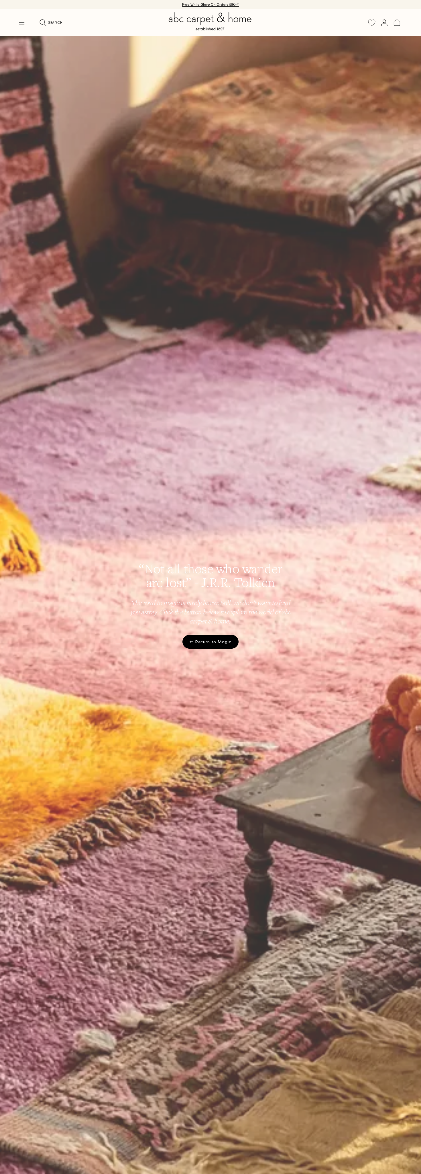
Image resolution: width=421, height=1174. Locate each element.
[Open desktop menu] (21, 22)
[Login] (384, 22)
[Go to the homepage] (210, 28)
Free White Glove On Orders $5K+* (210, 4)
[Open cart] (397, 22)
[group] (210, 605)
